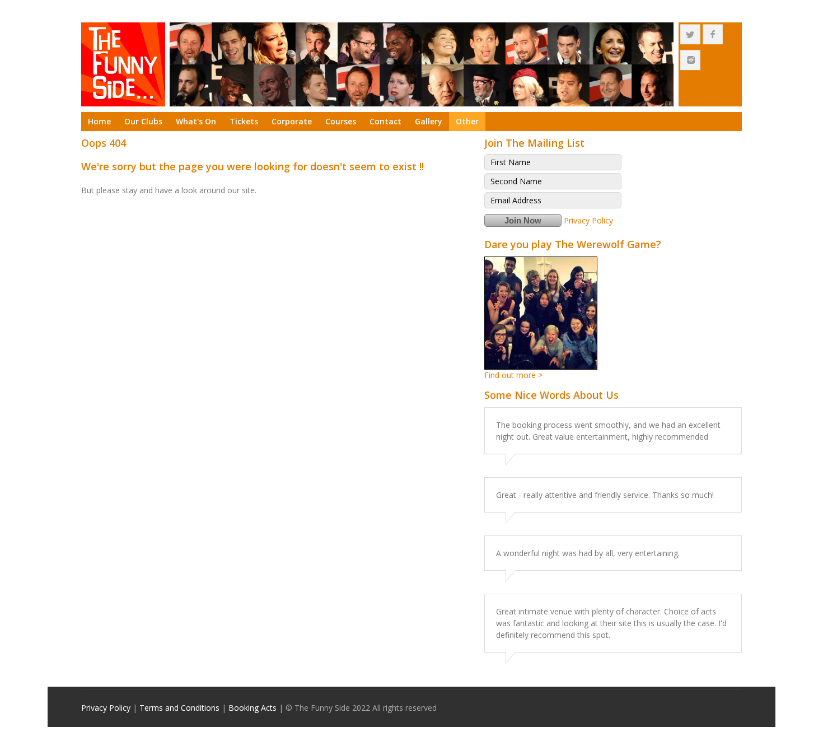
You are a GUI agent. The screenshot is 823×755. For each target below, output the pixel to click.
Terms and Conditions (179, 707)
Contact (385, 121)
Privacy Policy (588, 220)
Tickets (244, 121)
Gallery (428, 121)
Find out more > (513, 375)
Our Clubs (143, 121)
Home (99, 121)
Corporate (292, 121)
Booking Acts (252, 707)
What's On (196, 121)
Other (467, 121)
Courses (340, 121)
